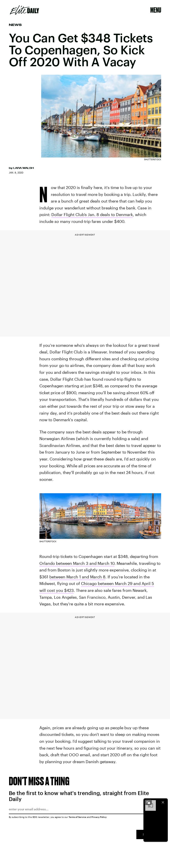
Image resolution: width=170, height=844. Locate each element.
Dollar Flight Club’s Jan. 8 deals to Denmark (92, 214)
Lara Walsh (23, 168)
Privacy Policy (99, 817)
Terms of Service (77, 817)
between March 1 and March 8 (77, 576)
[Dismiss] (162, 802)
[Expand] (148, 802)
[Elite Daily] (24, 10)
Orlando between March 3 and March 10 (76, 563)
